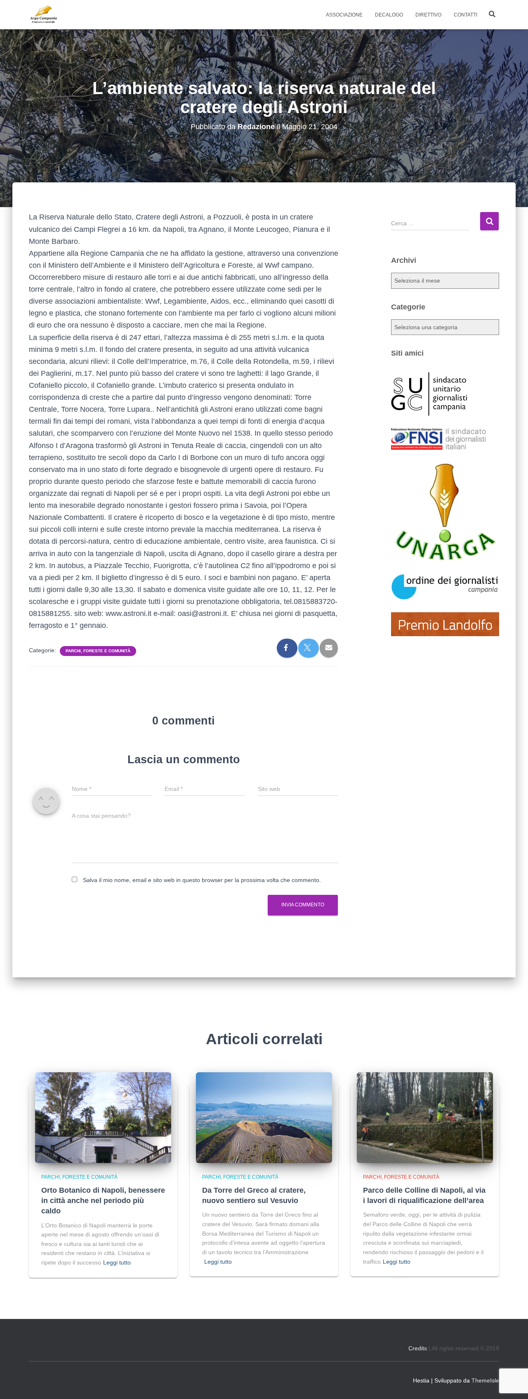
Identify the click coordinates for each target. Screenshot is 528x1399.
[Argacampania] (43, 15)
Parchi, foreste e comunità (98, 651)
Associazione (344, 15)
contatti (465, 15)
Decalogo (389, 15)
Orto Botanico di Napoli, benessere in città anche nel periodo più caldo (103, 1200)
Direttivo (428, 15)
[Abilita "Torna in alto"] (511, 1382)
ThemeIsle (485, 1380)
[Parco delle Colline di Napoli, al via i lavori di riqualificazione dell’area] (425, 1117)
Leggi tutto (117, 1262)
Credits (417, 1348)
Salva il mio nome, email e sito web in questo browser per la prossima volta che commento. (202, 880)
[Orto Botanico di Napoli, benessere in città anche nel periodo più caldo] (103, 1117)
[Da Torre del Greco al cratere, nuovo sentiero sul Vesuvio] (264, 1117)
